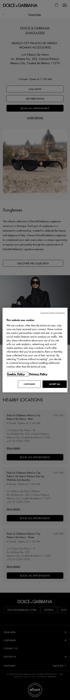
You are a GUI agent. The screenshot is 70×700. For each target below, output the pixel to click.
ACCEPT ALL (54, 384)
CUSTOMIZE (29, 384)
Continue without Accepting (52, 312)
